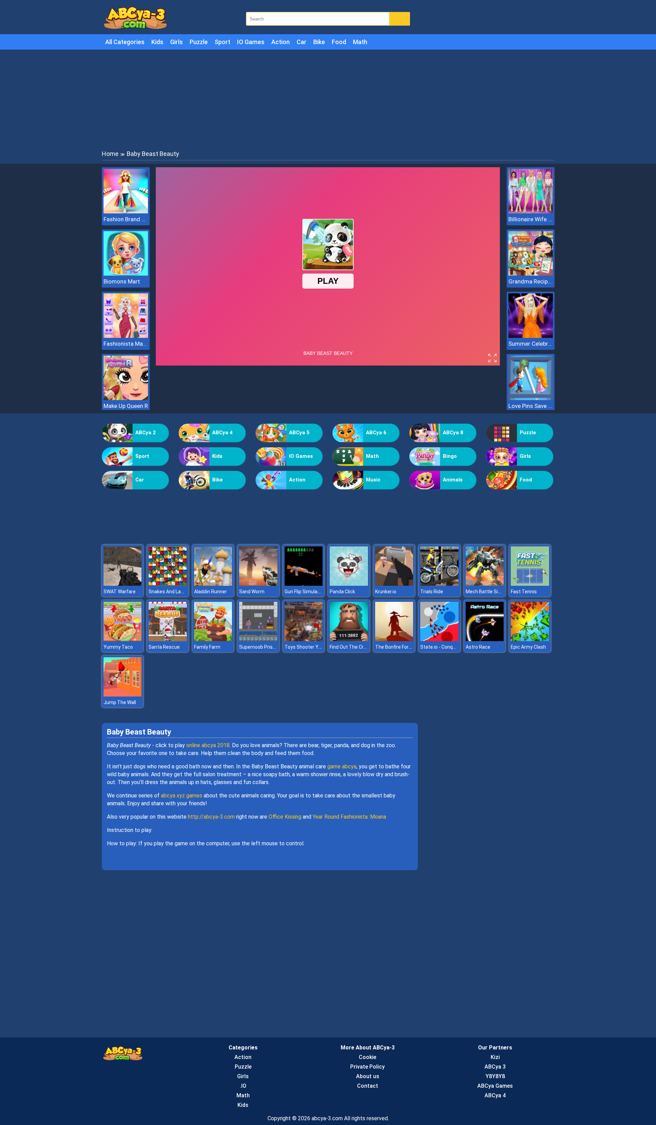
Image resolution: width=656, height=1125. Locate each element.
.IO (243, 1086)
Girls (176, 41)
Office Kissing (285, 816)
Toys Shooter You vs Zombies (318, 647)
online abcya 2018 (208, 745)
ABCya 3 (495, 1066)
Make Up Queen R (126, 405)
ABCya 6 (376, 432)
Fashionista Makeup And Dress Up (126, 343)
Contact (367, 1086)
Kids (157, 41)
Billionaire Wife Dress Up (530, 219)
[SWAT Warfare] (123, 584)
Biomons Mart (122, 281)
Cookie (367, 1057)
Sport (222, 41)
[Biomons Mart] (126, 273)
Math (360, 41)
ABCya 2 (145, 432)
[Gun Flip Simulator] (304, 584)
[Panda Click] (349, 584)
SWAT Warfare (120, 591)
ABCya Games (495, 1086)
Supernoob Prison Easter (266, 647)
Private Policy (367, 1066)
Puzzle (199, 41)
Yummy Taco (118, 647)
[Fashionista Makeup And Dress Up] (126, 336)
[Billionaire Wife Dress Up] (530, 211)
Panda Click (342, 591)
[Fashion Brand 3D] (126, 211)
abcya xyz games (181, 795)
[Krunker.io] (394, 584)
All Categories (125, 41)
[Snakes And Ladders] (168, 584)
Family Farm (207, 647)
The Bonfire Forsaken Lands (405, 647)
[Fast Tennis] (530, 584)
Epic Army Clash (528, 647)
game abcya (341, 766)
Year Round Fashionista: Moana (349, 816)
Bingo (450, 456)
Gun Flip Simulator (304, 591)
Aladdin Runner (210, 591)
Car (301, 41)
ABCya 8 (453, 432)
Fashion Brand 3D (126, 219)
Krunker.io (385, 591)
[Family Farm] (213, 639)
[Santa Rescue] (168, 639)
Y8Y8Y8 (495, 1076)
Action (280, 41)
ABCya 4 (222, 432)
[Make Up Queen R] (126, 398)
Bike (319, 41)
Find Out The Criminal (353, 647)
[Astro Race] (485, 639)
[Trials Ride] (439, 584)
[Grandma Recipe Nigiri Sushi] (530, 273)
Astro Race (478, 647)
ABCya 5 (299, 432)
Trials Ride (431, 591)
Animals (453, 480)
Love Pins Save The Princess (530, 405)
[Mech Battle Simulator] (485, 584)
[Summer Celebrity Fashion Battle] (530, 336)
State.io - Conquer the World (451, 647)
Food (339, 41)
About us (367, 1076)
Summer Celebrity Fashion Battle (530, 343)
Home (110, 153)
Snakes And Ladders (171, 591)
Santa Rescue (164, 647)
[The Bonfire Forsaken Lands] (394, 639)
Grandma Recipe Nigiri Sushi (530, 281)
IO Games (250, 41)
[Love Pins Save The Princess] (530, 398)
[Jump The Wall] (123, 694)
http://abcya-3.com (211, 816)
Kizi (495, 1057)
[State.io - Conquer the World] (439, 639)
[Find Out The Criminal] (349, 639)
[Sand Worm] (258, 584)
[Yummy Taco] (123, 639)
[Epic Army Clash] (530, 639)
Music (373, 480)
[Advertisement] (328, 99)
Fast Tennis (524, 591)
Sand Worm (251, 591)
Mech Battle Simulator (490, 591)
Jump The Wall (120, 702)
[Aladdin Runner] (213, 584)
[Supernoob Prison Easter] (258, 639)
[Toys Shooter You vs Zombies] (304, 639)
